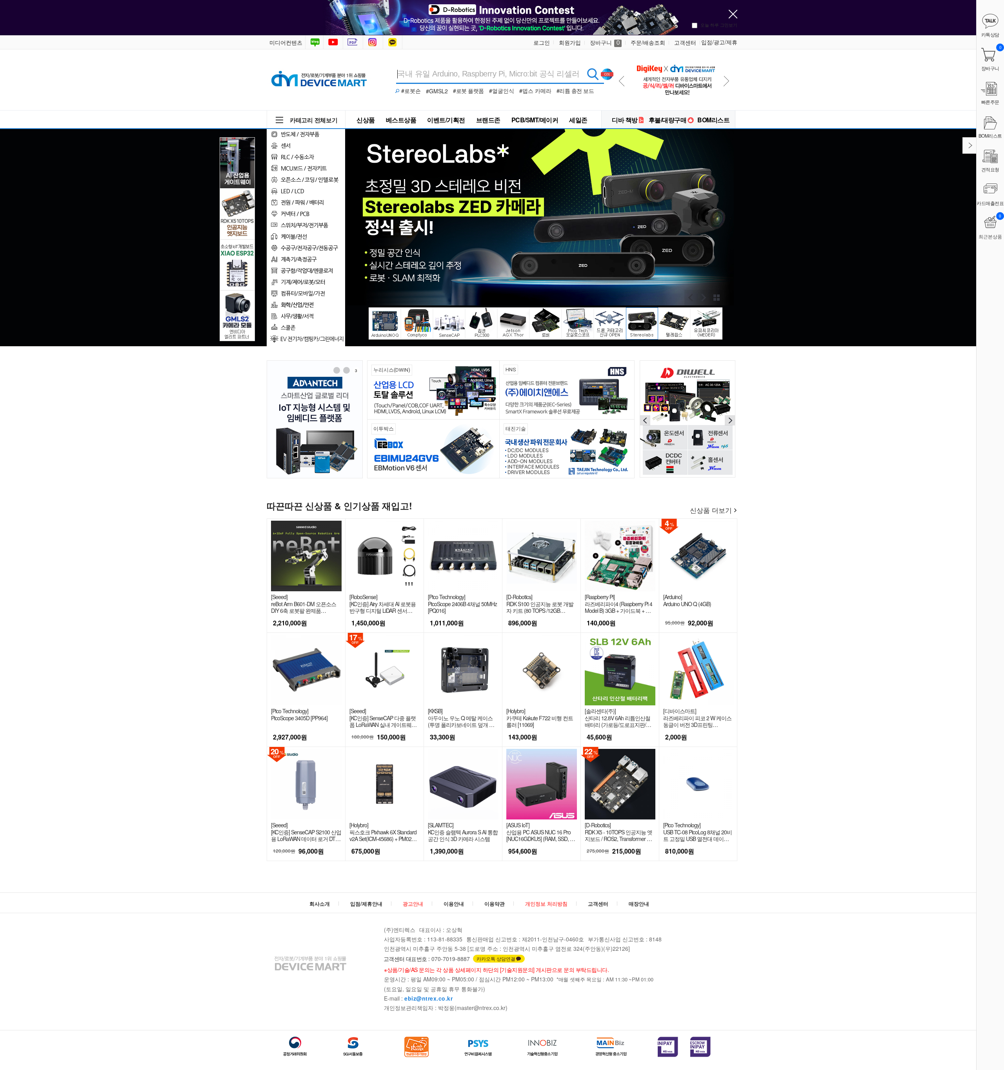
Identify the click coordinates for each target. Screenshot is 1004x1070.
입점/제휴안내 (366, 903)
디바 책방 (625, 119)
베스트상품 (401, 119)
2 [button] (346, 370)
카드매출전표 (990, 203)
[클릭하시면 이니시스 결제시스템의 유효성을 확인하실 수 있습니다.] (668, 1047)
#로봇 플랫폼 (468, 90)
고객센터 (685, 42)
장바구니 (605, 42)
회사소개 (319, 903)
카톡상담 (393, 42)
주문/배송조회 (648, 42)
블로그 (314, 42)
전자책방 (353, 42)
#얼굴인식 (501, 90)
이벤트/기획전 (446, 119)
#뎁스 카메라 (535, 90)
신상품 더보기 (711, 510)
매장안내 (639, 903)
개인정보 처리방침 (546, 903)
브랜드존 (488, 119)
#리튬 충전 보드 (575, 90)
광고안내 (413, 903)
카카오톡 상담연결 (496, 958)
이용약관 (494, 903)
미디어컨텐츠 (285, 42)
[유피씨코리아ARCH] (314, 419)
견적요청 (990, 169)
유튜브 (333, 42)
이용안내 (454, 903)
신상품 (365, 119)
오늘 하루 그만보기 (718, 25)
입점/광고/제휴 (719, 42)
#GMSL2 (437, 91)
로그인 (541, 42)
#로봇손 (411, 90)
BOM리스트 (713, 119)
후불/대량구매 (668, 119)
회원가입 (570, 42)
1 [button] (336, 370)
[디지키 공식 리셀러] (675, 77)
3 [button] (356, 370)
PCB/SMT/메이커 (534, 119)
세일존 (578, 119)
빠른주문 (990, 101)
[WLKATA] (687, 418)
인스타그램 (373, 42)
